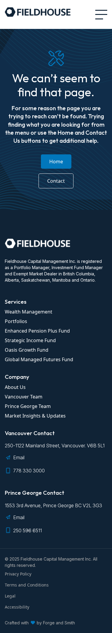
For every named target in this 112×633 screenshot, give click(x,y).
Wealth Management (28, 311)
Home (56, 161)
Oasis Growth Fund (26, 350)
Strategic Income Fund (30, 340)
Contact (56, 181)
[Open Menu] (101, 15)
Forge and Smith (59, 622)
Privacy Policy (18, 574)
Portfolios (16, 321)
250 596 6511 (27, 530)
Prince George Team (28, 406)
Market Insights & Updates (35, 415)
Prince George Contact (34, 492)
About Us (15, 387)
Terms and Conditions (27, 585)
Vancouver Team (23, 396)
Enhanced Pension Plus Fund (37, 331)
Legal (10, 596)
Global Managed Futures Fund (39, 359)
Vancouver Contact (30, 433)
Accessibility (17, 607)
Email (18, 457)
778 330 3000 (29, 471)
